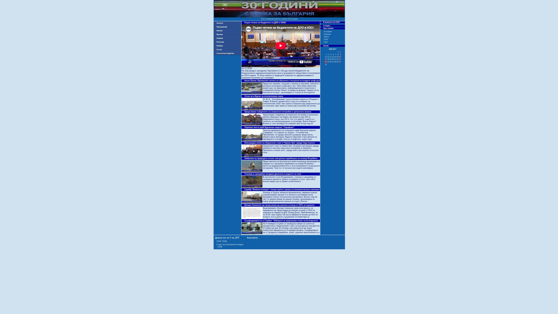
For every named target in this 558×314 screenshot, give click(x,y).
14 (335, 57)
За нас (219, 50)
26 (331, 62)
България (328, 32)
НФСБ (326, 37)
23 (340, 59)
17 (326, 59)
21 (335, 59)
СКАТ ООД (222, 241)
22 (338, 59)
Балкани (327, 34)
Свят (326, 42)
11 (328, 57)
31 (326, 64)
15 (338, 57)
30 (340, 62)
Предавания (222, 27)
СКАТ (326, 39)
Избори (220, 46)
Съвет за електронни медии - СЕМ (230, 245)
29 (338, 62)
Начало (220, 23)
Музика (220, 34)
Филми (219, 31)
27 (333, 62)
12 (331, 57)
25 (328, 62)
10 (326, 57)
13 (333, 57)
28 (335, 62)
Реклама (220, 42)
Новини (220, 38)
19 (331, 59)
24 (326, 62)
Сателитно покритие (225, 53)
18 (328, 59)
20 (333, 59)
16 (340, 57)
